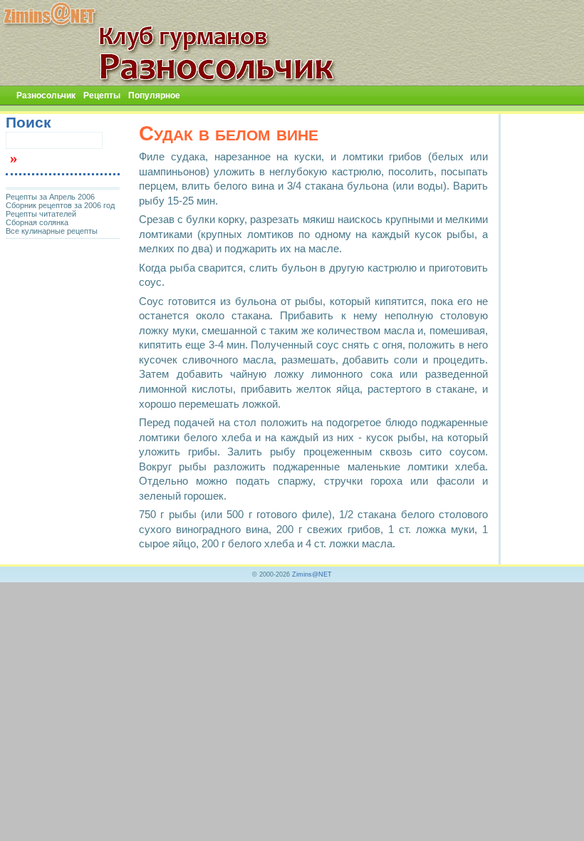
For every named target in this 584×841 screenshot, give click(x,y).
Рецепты (101, 95)
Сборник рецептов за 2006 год (60, 205)
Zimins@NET (312, 574)
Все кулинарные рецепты (52, 231)
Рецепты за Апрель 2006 (50, 196)
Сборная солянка (37, 222)
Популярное (154, 95)
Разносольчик (45, 95)
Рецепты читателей (41, 214)
